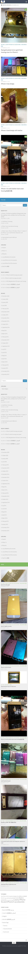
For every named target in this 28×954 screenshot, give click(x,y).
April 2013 (4, 359)
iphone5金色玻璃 (24, 896)
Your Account (6, 932)
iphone (2, 896)
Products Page (5, 922)
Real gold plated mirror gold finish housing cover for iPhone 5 (12, 51)
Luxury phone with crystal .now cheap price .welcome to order (13, 842)
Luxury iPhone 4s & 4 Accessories (9, 260)
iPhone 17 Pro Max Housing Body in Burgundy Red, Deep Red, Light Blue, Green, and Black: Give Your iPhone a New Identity (13, 215)
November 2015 (5, 312)
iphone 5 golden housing (6, 626)
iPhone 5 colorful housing (7, 896)
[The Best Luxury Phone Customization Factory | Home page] (3, 2)
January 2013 (5, 368)
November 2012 (5, 374)
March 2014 (4, 333)
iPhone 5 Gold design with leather (11, 130)
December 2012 (5, 371)
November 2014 (5, 321)
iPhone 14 (4, 251)
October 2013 (5, 343)
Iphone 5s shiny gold (5, 585)
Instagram (4, 916)
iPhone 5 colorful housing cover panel (14, 275)
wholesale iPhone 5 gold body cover (8, 884)
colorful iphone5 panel (5, 781)
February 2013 (5, 365)
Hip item (2, 44)
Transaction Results (7, 929)
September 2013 (6, 346)
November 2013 (5, 340)
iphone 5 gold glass (14, 896)
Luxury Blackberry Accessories (8, 257)
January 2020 (5, 302)
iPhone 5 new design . (8, 84)
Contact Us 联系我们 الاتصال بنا (13, 284)
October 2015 (5, 315)
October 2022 (5, 299)
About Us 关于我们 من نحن (8, 910)
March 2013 (4, 362)
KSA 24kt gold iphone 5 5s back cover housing (16, 281)
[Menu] (26, 1)
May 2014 (4, 330)
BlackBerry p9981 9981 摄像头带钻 (8, 822)
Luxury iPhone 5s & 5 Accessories (13, 44)
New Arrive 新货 (5, 266)
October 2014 (5, 324)
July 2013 (4, 349)
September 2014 (6, 327)
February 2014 (5, 337)
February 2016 (5, 308)
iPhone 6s (4, 254)
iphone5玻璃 (19, 896)
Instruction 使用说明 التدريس (8, 919)
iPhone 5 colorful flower (6, 667)
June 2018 (4, 305)
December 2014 (5, 318)
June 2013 (4, 352)
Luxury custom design (10, 900)
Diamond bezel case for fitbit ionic (9, 237)
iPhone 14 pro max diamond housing (10, 226)
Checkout (5, 925)
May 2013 (4, 355)
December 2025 (5, 296)
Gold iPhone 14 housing (7, 221)
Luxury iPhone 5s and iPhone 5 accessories (13, 900)
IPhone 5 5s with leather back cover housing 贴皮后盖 (12, 189)
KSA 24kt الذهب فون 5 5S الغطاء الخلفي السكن (8, 898)
